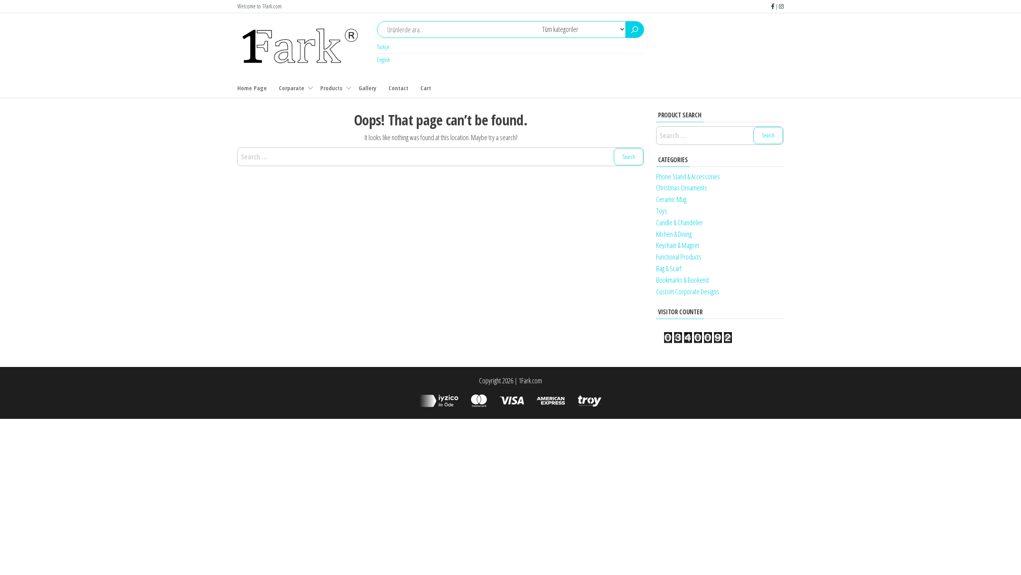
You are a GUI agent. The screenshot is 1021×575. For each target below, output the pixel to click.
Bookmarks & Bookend (682, 280)
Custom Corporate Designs (687, 291)
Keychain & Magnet (677, 245)
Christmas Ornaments (681, 187)
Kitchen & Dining (674, 234)
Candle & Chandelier (679, 222)
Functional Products (679, 257)
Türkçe (383, 47)
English (383, 59)
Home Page (252, 88)
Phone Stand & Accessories (688, 176)
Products (331, 88)
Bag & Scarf (669, 268)
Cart (425, 88)
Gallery (367, 88)
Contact (398, 88)
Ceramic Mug (671, 199)
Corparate (291, 88)
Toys (661, 211)
